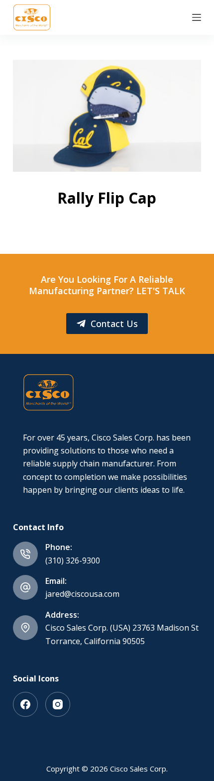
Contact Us (114, 324)
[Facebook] (25, 704)
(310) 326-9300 (72, 560)
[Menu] (196, 17)
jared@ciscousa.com (82, 593)
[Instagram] (57, 704)
